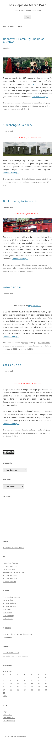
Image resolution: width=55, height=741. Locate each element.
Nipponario (7, 637)
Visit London (8, 619)
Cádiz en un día (12, 365)
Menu (28, 17)
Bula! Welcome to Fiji (11, 653)
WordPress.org (9, 721)
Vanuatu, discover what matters (15, 656)
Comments (9, 718)
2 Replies (6, 48)
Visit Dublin (7, 612)
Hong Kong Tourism (10, 563)
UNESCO (14, 349)
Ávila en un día (12, 287)
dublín (47, 268)
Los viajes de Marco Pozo (27, 5)
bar (40, 103)
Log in (5, 711)
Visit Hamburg (8, 615)
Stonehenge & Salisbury (17, 125)
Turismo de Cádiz (9, 606)
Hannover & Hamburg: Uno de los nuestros (23, 40)
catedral (18, 106)
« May (5, 696)
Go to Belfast (8, 600)
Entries (7, 714)
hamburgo (43, 106)
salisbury (26, 182)
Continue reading (40, 96)
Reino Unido (27, 179)
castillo (34, 268)
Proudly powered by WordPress (14, 736)
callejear (46, 103)
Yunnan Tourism (9, 581)
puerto (11, 109)
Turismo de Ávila (9, 603)
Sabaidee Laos (9, 569)
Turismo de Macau (10, 578)
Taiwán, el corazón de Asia (13, 572)
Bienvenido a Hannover (12, 597)
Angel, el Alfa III (34, 305)
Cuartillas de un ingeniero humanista (17, 634)
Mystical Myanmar (10, 566)
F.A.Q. (34, 84)
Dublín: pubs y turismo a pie (20, 201)
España (25, 343)
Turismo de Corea (10, 575)
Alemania (26, 103)
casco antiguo (8, 106)
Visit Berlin (7, 609)
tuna (16, 109)
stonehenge (36, 182)
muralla (32, 346)
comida (26, 346)
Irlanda (25, 265)
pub (11, 271)
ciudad (24, 106)
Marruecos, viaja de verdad (13, 547)
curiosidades (33, 106)
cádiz (40, 430)
